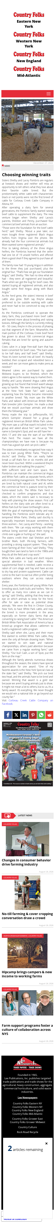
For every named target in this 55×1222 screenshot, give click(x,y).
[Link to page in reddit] (49, 715)
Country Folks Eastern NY (27, 1103)
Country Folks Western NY (27, 1107)
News (7, 166)
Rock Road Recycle (27, 1132)
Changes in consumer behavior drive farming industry (26, 862)
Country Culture (27, 1127)
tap (48, 93)
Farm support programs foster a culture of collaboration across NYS (27, 1029)
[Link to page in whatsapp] (41, 715)
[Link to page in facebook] (8, 715)
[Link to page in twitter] (16, 715)
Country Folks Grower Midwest (27, 1122)
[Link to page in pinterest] (33, 715)
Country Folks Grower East (27, 1118)
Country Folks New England (27, 1110)
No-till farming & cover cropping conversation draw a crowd (27, 916)
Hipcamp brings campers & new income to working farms (27, 974)
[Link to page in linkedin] (24, 715)
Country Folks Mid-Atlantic (28, 1114)
